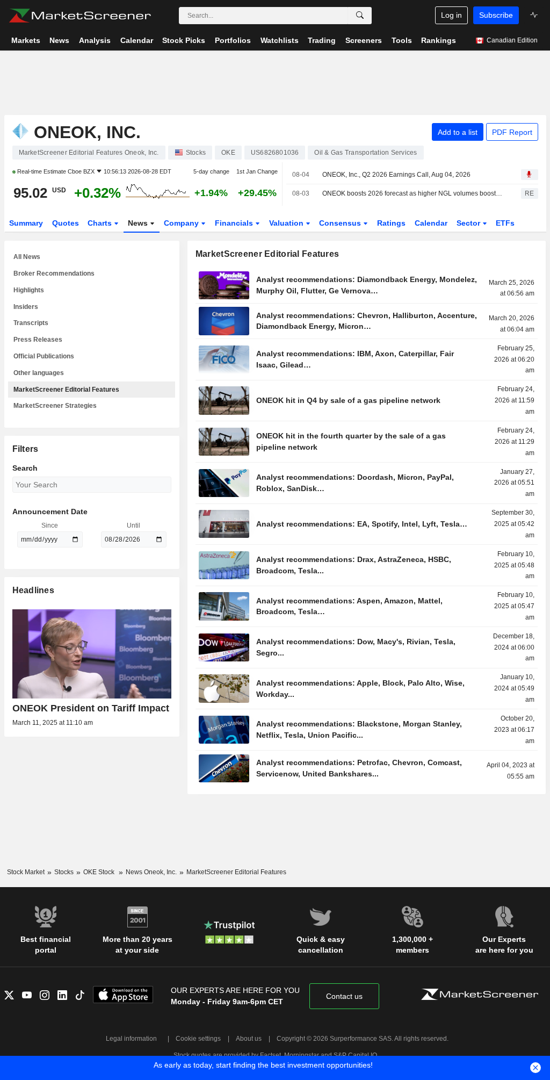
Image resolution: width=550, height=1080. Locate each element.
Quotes (65, 223)
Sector (469, 223)
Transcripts (30, 323)
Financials (235, 223)
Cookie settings (198, 1038)
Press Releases (37, 339)
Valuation (287, 223)
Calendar (431, 223)
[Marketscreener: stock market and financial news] (80, 16)
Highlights (28, 290)
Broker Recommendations (54, 273)
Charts (101, 223)
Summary (26, 223)
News (139, 223)
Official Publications (43, 356)
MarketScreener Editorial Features (66, 389)
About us (249, 1038)
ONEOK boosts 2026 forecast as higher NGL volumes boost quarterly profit (412, 193)
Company (182, 223)
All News (26, 257)
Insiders (25, 307)
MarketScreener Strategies (55, 405)
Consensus (341, 223)
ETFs (505, 223)
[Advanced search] (360, 15)
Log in (451, 15)
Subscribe (496, 15)
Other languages (38, 373)
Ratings (391, 223)
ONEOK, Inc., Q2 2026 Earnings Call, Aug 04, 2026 (396, 174)
